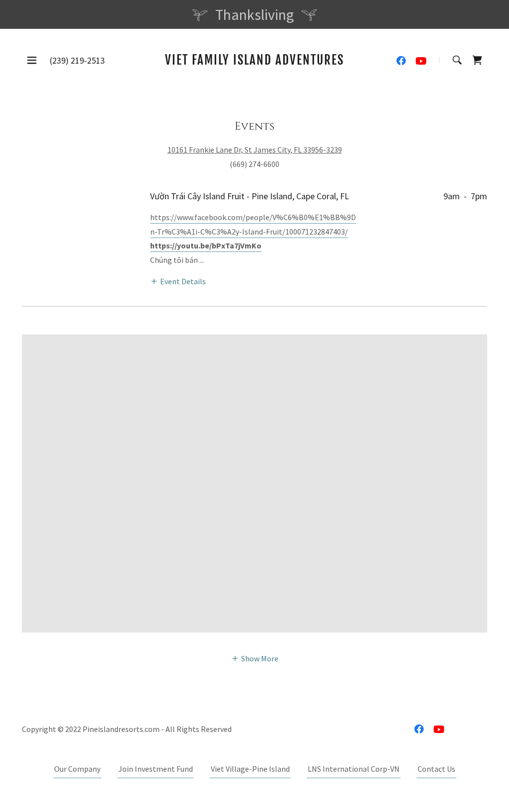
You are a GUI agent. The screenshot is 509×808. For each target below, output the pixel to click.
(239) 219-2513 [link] (77, 60)
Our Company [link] (77, 769)
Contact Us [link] (436, 769)
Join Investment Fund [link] (155, 769)
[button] (32, 60)
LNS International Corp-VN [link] (354, 769)
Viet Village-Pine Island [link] (250, 769)
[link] (254, 62)
